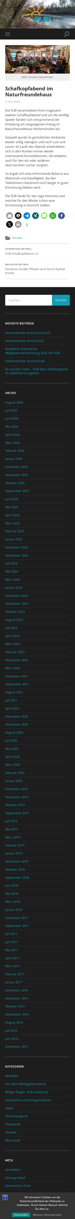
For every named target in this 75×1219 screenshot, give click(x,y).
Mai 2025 (11, 507)
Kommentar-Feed (18, 1186)
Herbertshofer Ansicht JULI (24, 341)
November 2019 (16, 797)
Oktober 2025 (15, 483)
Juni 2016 (11, 1039)
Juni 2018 (11, 885)
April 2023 (12, 636)
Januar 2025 (13, 539)
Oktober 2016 (15, 1006)
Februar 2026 (14, 451)
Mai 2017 (11, 950)
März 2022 (12, 668)
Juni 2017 (11, 942)
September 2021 (17, 684)
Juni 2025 (11, 499)
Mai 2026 (11, 426)
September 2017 (17, 926)
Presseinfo (13, 1124)
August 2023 (14, 620)
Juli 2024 (11, 563)
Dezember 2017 (16, 918)
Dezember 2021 (16, 676)
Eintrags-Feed (15, 1178)
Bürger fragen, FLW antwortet (26, 1092)
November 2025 (16, 475)
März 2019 (12, 837)
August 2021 (14, 692)
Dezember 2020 (16, 716)
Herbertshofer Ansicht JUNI (25, 361)
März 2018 (12, 902)
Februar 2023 (14, 652)
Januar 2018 (13, 910)
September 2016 (17, 1014)
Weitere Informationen (47, 1214)
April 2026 (12, 435)
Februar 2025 (14, 531)
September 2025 (17, 491)
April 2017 (12, 958)
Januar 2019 (13, 853)
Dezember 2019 (16, 789)
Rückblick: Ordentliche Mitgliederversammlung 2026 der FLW (32, 351)
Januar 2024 (13, 588)
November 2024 (16, 555)
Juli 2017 (11, 934)
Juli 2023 (11, 628)
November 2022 (16, 660)
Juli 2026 (11, 410)
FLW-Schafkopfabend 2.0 (21, 251)
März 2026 (12, 443)
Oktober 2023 (15, 612)
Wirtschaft (12, 1140)
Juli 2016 (11, 1030)
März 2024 (12, 579)
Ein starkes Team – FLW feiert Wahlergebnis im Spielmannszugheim (36, 371)
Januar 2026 (13, 459)
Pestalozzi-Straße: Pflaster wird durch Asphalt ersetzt (35, 269)
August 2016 (14, 1022)
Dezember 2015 (16, 1046)
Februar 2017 (14, 974)
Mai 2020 (11, 749)
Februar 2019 (14, 845)
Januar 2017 (13, 982)
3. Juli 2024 (12, 101)
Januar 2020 (13, 781)
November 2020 (16, 724)
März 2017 (12, 966)
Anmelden (12, 1170)
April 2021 (12, 708)
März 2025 (12, 523)
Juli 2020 (11, 740)
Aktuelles (17, 237)
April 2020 (12, 757)
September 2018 (17, 877)
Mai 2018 (11, 893)
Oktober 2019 (15, 805)
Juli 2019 (11, 821)
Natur (9, 1108)
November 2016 (16, 998)
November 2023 (16, 604)
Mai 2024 (11, 571)
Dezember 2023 (16, 596)
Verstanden (21, 1214)
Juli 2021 (11, 700)
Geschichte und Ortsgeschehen (28, 1100)
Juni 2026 (11, 418)
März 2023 (12, 644)
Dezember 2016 (16, 990)
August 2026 (14, 402)
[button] (9, 215)
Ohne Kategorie (16, 1116)
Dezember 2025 (16, 467)
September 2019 (17, 813)
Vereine (10, 1132)
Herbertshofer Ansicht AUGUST (28, 333)
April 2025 (12, 515)
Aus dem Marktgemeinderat (25, 1084)
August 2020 (14, 732)
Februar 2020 (14, 773)
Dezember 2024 (16, 547)
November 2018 (16, 861)
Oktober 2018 (15, 869)
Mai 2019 (11, 829)
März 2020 (12, 765)
